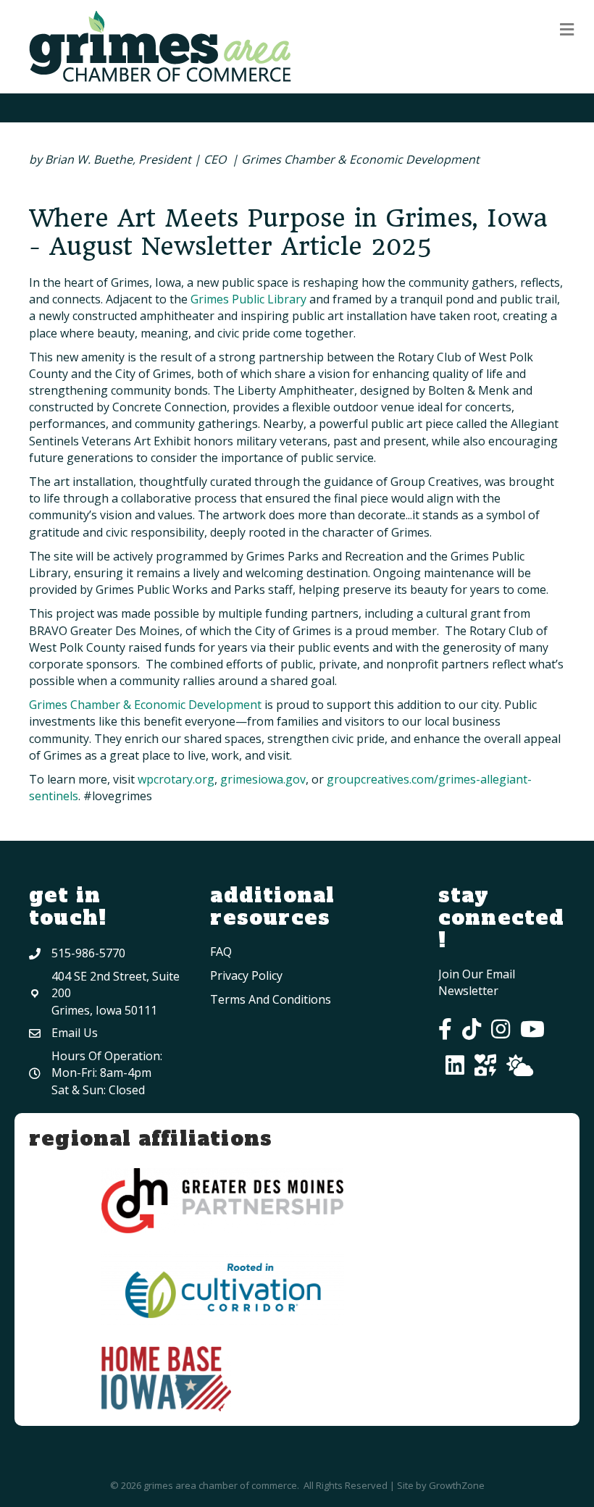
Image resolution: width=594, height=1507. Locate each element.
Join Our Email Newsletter (476, 982)
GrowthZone (457, 1485)
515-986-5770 (88, 953)
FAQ (221, 952)
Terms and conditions (270, 999)
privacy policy (246, 975)
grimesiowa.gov (263, 779)
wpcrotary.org (176, 779)
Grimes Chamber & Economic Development (145, 705)
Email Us (74, 1033)
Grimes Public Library (248, 299)
